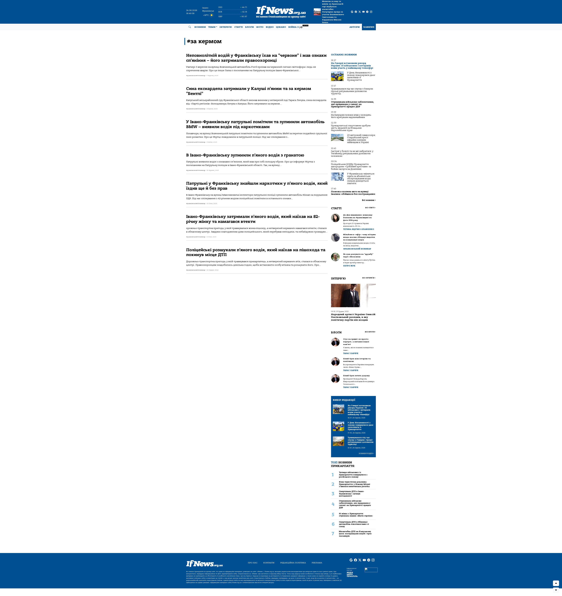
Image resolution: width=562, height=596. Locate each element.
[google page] (352, 12)
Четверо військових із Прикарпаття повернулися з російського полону (353, 474)
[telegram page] (367, 12)
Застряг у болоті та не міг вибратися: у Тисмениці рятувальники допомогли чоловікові (352, 153)
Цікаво (281, 27)
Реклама (317, 562)
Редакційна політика (293, 562)
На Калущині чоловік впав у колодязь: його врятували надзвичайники (351, 116)
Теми (211, 27)
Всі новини (369, 200)
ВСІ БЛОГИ (370, 332)
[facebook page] (356, 12)
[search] (190, 27)
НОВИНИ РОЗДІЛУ (366, 453)
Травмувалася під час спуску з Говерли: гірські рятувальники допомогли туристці (352, 91)
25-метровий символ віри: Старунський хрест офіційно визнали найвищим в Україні (361, 139)
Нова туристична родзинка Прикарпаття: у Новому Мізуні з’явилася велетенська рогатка (354, 484)
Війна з (298, 26)
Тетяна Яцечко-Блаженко (358, 229)
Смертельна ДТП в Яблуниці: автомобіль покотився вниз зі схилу (354, 524)
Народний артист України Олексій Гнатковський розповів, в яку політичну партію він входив (353, 317)
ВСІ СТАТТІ (370, 208)
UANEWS (368, 27)
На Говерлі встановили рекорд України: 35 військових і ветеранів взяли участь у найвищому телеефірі (352, 65)
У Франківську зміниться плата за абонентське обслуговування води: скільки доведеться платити (360, 179)
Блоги (249, 27)
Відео (270, 27)
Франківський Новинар (357, 249)
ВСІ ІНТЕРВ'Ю (369, 278)
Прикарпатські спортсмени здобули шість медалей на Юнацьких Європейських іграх (350, 128)
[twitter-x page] (360, 12)
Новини (200, 27)
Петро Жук (349, 266)
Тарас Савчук (350, 353)
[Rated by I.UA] (371, 569)
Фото (259, 27)
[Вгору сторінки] (556, 583)
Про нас (252, 562)
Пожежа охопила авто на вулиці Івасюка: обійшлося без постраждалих (353, 192)
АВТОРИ (354, 27)
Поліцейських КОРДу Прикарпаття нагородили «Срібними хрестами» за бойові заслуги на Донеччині (351, 166)
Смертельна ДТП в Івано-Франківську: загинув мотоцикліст (351, 493)
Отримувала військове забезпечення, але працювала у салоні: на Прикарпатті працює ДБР (352, 104)
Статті (238, 27)
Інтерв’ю (226, 27)
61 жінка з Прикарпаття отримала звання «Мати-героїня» (356, 515)
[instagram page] (371, 12)
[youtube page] (363, 12)
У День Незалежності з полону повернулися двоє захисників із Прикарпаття (361, 76)
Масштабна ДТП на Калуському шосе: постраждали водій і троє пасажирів (355, 533)
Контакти (268, 562)
